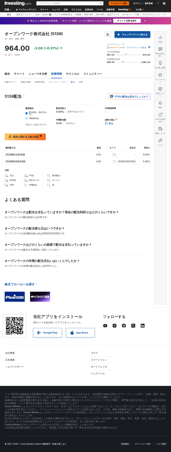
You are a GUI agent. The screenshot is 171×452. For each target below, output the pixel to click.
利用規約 (125, 444)
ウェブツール (98, 373)
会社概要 (10, 352)
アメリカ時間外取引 (63, 14)
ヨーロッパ (127, 14)
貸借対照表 (40, 82)
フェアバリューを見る (137, 47)
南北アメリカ (113, 14)
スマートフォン (99, 359)
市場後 (78, 14)
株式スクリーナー (25, 14)
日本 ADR (100, 14)
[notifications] (158, 3)
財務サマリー (11, 82)
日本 (37, 14)
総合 (7, 73)
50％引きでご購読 (119, 3)
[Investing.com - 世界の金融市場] (18, 3)
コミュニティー (92, 73)
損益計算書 (26, 82)
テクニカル (72, 73)
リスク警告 (161, 444)
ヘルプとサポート (14, 366)
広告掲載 (10, 359)
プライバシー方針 (143, 444)
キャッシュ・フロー (58, 82)
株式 (9, 14)
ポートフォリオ (99, 366)
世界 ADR (88, 14)
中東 (137, 14)
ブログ (94, 352)
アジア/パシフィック (151, 14)
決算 (81, 82)
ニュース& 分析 (38, 73)
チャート (19, 73)
